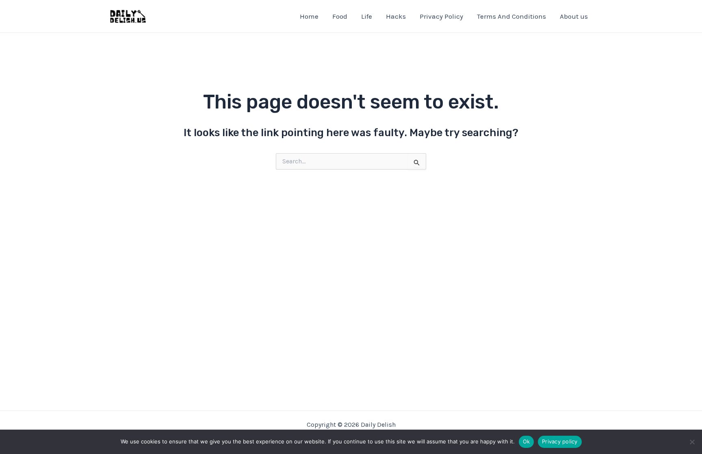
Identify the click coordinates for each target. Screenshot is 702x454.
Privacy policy (560, 441)
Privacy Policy (441, 16)
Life (366, 16)
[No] (692, 442)
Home (309, 16)
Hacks (396, 16)
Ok (526, 441)
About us (574, 16)
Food (339, 16)
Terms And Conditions (511, 16)
